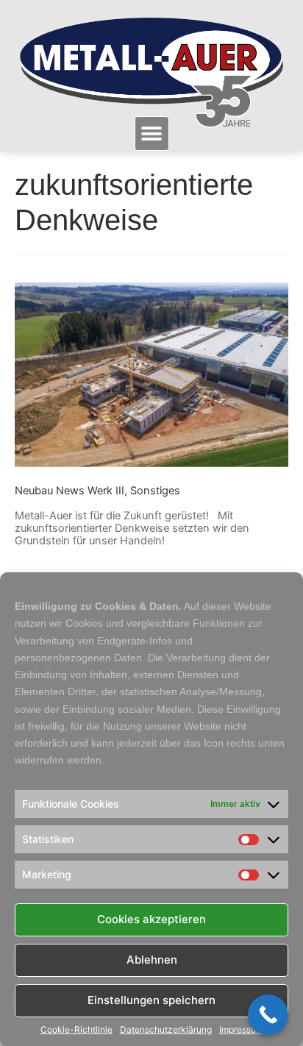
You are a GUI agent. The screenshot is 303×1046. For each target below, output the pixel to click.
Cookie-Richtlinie (76, 1030)
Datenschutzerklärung (166, 1030)
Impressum (241, 1030)
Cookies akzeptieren (151, 919)
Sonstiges (155, 490)
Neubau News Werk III (69, 490)
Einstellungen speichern (151, 1000)
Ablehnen (151, 960)
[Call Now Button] (268, 1015)
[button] (152, 133)
